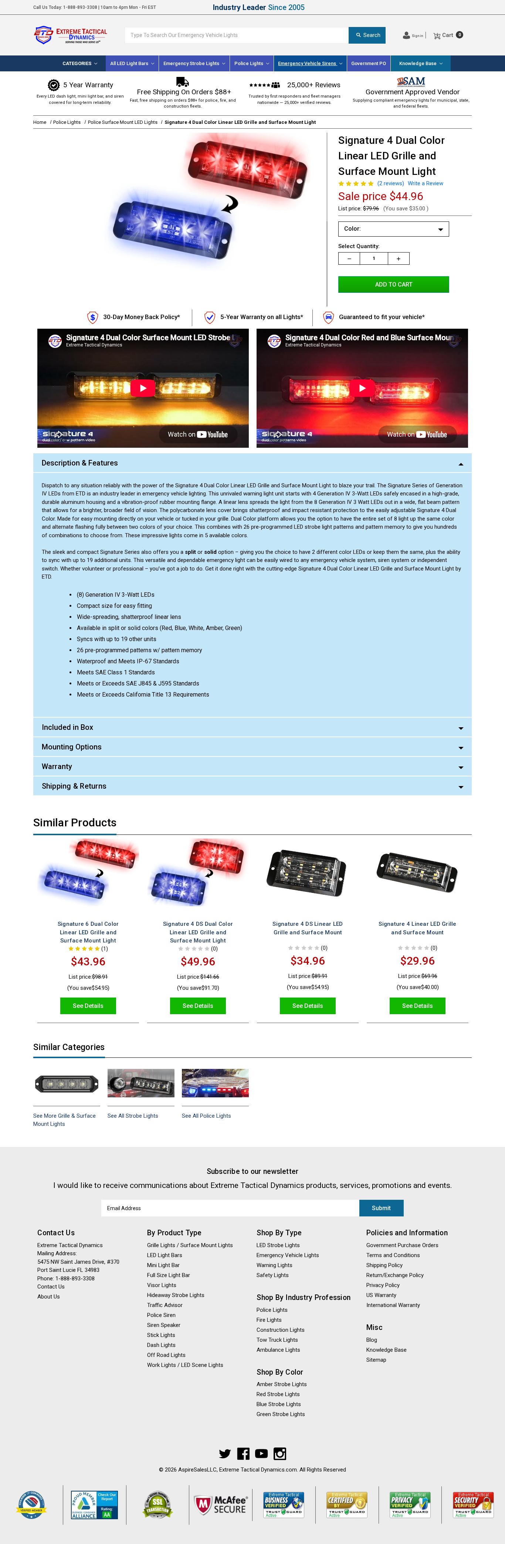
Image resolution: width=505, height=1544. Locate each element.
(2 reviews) (390, 183)
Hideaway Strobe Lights (175, 1295)
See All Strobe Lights (133, 1116)
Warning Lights (274, 1265)
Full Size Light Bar (168, 1275)
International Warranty (393, 1305)
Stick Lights (161, 1335)
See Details (88, 1005)
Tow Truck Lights (277, 1340)
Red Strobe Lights (278, 1394)
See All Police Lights (206, 1116)
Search (371, 35)
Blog (371, 1340)
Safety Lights (273, 1275)
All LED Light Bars (129, 63)
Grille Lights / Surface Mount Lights (190, 1245)
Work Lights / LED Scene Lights (185, 1365)
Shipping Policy (383, 7)
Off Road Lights (166, 1355)
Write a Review (425, 183)
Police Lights (272, 1310)
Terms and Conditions (393, 1255)
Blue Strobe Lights (279, 1404)
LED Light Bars (164, 1255)
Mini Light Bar (163, 1265)
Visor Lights (161, 1285)
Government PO (368, 63)
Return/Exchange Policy (395, 1275)
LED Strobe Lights (278, 1245)
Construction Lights (281, 1330)
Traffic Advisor (165, 1305)
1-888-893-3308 (80, 7)
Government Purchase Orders (402, 1245)
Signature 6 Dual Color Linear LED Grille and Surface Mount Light (88, 932)
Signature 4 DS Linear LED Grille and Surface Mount (307, 928)
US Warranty (381, 1295)
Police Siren (161, 1315)
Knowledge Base (418, 63)
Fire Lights (269, 1320)
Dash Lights (161, 1345)
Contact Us (425, 7)
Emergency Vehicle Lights (288, 1255)
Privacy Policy (383, 1285)
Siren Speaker (163, 1325)
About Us (462, 7)
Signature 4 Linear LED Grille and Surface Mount (417, 928)
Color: (352, 228)
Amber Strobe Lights (282, 1384)
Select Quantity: (359, 246)
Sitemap (376, 1360)
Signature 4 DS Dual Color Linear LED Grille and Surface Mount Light (198, 932)
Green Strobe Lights (281, 1414)
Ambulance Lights (278, 1350)
